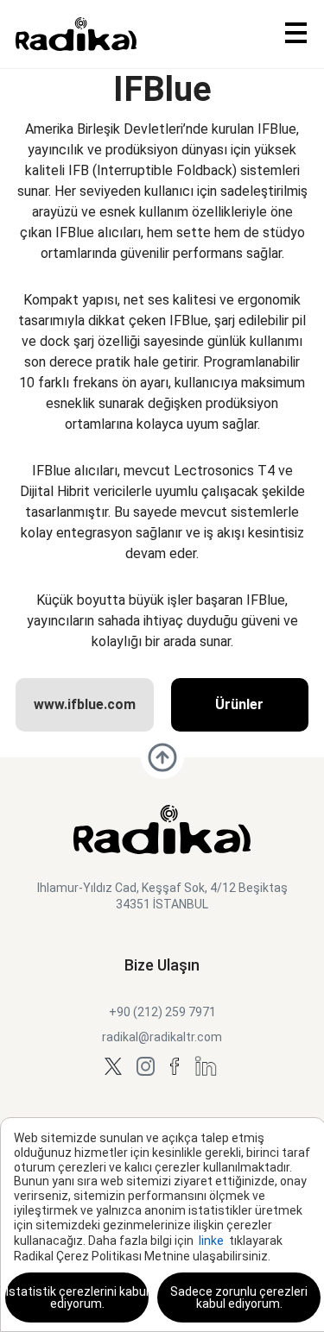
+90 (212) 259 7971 (162, 1012)
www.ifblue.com (85, 704)
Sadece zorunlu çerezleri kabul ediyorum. (239, 1297)
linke (211, 1240)
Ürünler (239, 704)
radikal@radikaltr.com (162, 1037)
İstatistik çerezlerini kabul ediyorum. (77, 1297)
